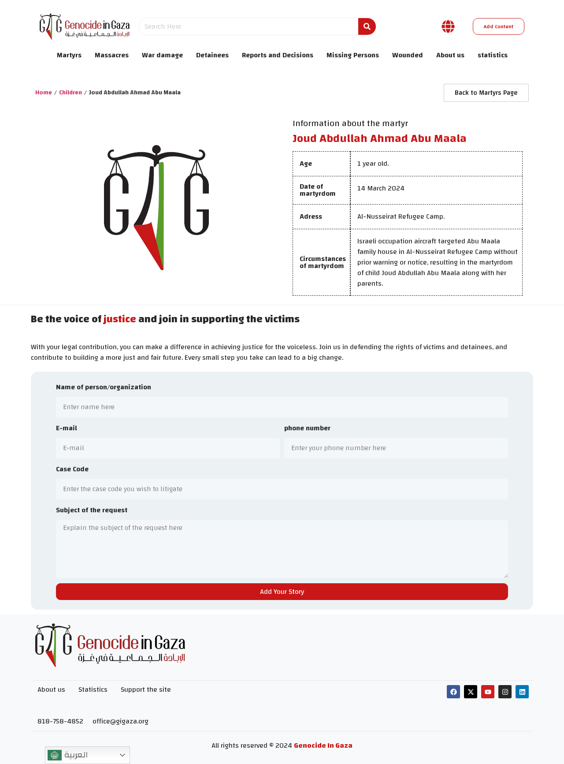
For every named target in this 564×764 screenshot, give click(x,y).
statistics (493, 55)
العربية (75, 754)
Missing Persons (353, 55)
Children (70, 92)
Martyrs (69, 55)
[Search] (367, 26)
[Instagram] (505, 691)
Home (43, 92)
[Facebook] (453, 691)
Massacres (112, 55)
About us (450, 55)
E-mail (66, 429)
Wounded (407, 55)
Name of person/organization (103, 388)
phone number (307, 429)
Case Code (72, 470)
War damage (162, 55)
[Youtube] (487, 691)
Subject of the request (91, 511)
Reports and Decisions (277, 55)
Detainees (212, 55)
